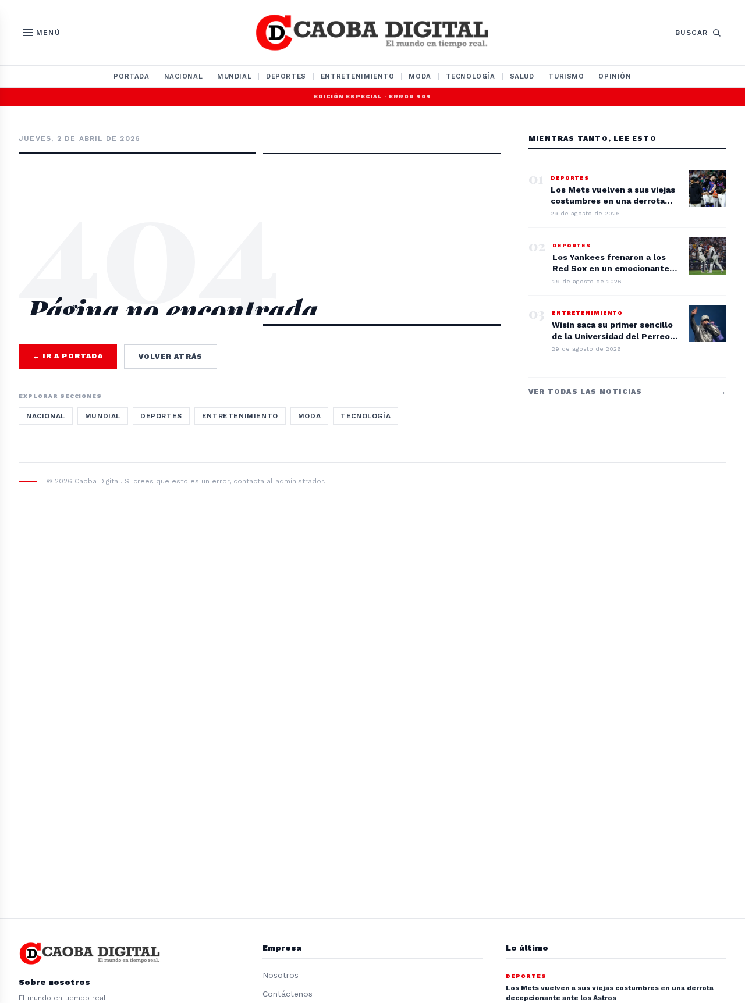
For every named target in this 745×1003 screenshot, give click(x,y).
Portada (131, 76)
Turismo (566, 76)
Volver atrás (171, 357)
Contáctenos (287, 993)
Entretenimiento (358, 76)
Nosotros (280, 975)
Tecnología (470, 76)
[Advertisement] (259, 204)
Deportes (286, 76)
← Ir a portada (68, 356)
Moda (420, 76)
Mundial (234, 76)
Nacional (183, 76)
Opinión (614, 76)
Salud (522, 76)
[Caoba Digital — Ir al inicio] (372, 33)
